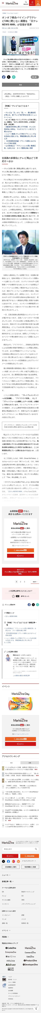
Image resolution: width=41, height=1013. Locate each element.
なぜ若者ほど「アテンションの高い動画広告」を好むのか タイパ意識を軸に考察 (20, 147)
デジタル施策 (6, 900)
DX (3, 892)
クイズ (23, 919)
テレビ (4, 32)
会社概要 (10, 990)
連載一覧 (5, 923)
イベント (5, 930)
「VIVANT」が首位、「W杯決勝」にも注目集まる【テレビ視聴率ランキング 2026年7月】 (20, 787)
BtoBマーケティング (27, 892)
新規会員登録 (21, 550)
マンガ (4, 919)
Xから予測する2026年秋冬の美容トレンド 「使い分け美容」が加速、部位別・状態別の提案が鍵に (22, 774)
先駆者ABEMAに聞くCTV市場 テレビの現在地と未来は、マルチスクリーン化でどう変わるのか (20, 129)
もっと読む (7, 642)
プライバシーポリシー (14, 996)
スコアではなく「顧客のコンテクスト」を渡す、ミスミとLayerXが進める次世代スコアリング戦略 (22, 825)
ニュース (5, 875)
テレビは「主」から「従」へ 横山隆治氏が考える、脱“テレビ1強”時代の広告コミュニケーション (20, 114)
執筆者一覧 (24, 923)
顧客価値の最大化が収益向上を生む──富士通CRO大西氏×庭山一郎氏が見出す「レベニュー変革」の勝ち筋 (21, 818)
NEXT (34, 582)
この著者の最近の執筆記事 (21, 675)
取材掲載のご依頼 (30, 867)
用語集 (4, 937)
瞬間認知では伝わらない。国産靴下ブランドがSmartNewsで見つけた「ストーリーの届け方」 (20, 805)
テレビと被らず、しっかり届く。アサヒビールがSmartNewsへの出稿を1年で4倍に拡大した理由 (20, 799)
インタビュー (6, 915)
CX (22, 896)
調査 (22, 915)
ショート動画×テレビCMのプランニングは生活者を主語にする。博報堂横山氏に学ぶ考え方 (20, 136)
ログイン (21, 556)
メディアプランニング (28, 904)
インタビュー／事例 (12, 32)
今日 (11, 763)
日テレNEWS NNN (11, 616)
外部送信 (10, 999)
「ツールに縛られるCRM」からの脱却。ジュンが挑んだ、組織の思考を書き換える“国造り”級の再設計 (22, 780)
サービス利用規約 (13, 993)
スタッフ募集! (12, 982)
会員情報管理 (11, 985)
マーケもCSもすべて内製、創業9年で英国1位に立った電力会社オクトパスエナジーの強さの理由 (21, 768)
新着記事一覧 (7, 881)
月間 (30, 763)
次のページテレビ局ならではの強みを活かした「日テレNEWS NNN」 (21, 572)
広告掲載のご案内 (10, 867)
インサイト (5, 904)
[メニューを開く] (3, 3)
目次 (20, 85)
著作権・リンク (12, 979)
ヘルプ (10, 976)
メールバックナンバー (22, 545)
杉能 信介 (13, 28)
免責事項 (10, 988)
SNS (22, 900)
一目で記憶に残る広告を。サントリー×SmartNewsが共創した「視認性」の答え (21, 793)
